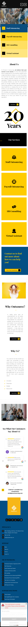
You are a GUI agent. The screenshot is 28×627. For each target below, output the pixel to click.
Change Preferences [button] (14, 622)
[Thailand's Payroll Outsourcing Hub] (4, 4)
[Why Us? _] (15, 353)
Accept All (14, 619)
